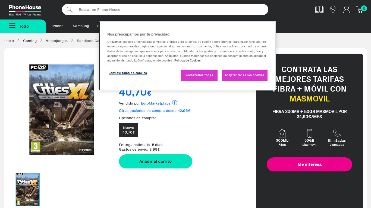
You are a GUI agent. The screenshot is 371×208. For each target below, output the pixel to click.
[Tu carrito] (360, 9)
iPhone (58, 26)
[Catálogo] (319, 9)
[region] (187, 55)
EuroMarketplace (156, 103)
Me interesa (310, 164)
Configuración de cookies (128, 73)
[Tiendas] (333, 9)
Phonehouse (30, 9)
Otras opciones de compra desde (155, 110)
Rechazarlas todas (199, 75)
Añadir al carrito (155, 161)
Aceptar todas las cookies (245, 75)
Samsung (81, 26)
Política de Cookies (187, 60)
